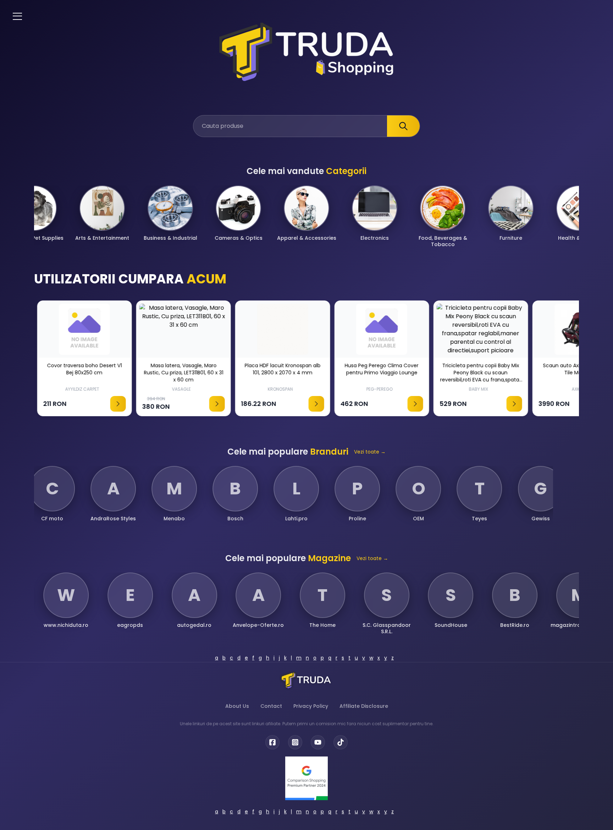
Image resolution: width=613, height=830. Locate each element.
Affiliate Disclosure (363, 706)
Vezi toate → (370, 451)
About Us (237, 706)
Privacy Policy (310, 706)
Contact (271, 706)
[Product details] (115, 404)
